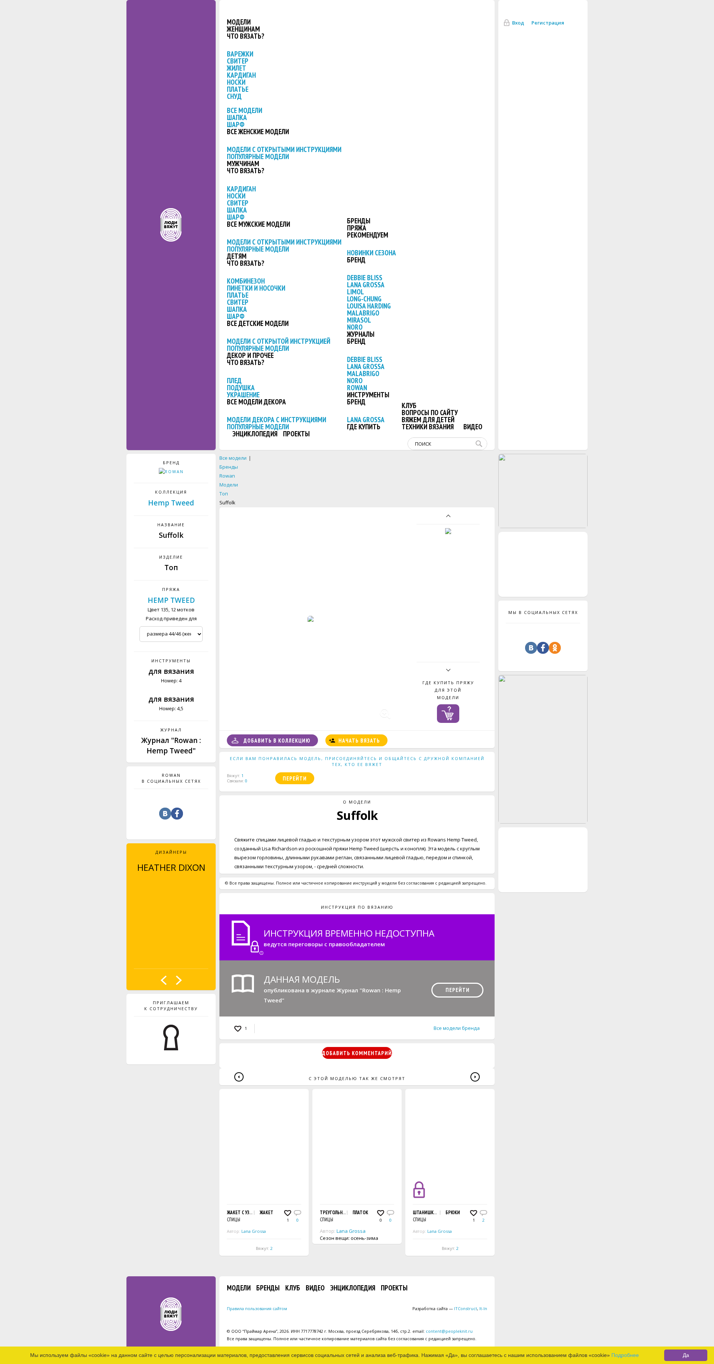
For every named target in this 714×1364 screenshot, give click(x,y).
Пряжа (356, 227)
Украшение (243, 394)
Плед (234, 380)
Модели (239, 21)
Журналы (360, 334)
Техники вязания (428, 426)
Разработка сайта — (444, 1308)
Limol (355, 291)
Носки (236, 82)
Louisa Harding (369, 305)
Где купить (363, 426)
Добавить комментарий (357, 1053)
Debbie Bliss (364, 277)
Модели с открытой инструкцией (278, 341)
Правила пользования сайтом (257, 1308)
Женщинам (243, 29)
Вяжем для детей (428, 419)
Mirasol (359, 320)
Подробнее (625, 1355)
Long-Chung (364, 298)
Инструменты (368, 394)
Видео (472, 426)
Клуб (409, 405)
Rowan (357, 387)
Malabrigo (363, 312)
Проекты (296, 433)
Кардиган (241, 75)
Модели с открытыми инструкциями (284, 149)
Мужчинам (243, 163)
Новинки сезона (371, 252)
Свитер (237, 60)
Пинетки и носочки (256, 288)
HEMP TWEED (171, 600)
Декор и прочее (250, 355)
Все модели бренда (457, 1028)
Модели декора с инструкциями (276, 419)
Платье (237, 89)
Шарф (235, 124)
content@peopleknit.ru (449, 1331)
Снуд (234, 96)
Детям (237, 256)
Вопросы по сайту (430, 412)
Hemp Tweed (171, 503)
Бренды (358, 220)
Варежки (240, 53)
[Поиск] (480, 444)
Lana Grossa (366, 284)
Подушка (241, 387)
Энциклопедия (254, 433)
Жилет (236, 68)
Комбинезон (246, 281)
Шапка (237, 117)
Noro (355, 327)
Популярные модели (258, 156)
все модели (244, 110)
